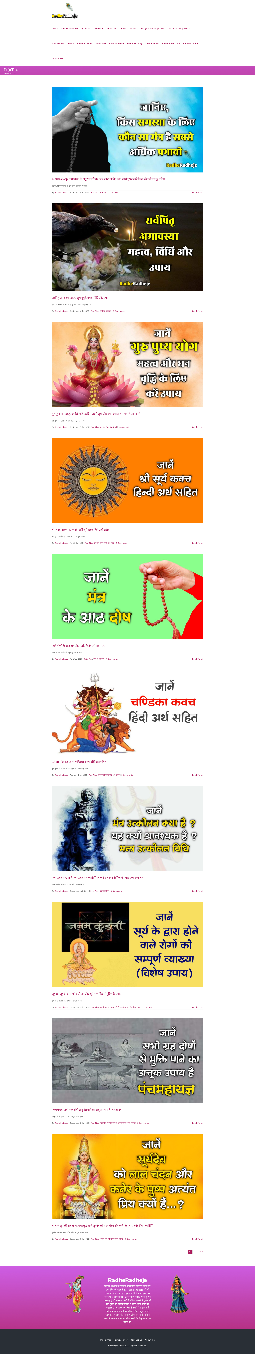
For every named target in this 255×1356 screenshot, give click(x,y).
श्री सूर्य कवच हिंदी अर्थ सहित (104, 543)
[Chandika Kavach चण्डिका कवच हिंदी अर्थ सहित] (127, 712)
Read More (197, 192)
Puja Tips (95, 192)
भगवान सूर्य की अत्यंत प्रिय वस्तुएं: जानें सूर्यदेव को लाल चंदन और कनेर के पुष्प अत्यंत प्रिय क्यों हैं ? (102, 1225)
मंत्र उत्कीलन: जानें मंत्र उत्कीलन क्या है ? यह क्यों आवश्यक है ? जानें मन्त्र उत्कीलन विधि (98, 877)
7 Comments (112, 659)
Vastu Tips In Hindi (108, 427)
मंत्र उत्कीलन (104, 891)
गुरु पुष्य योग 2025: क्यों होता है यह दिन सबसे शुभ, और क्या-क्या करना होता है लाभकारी (96, 413)
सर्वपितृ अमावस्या (105, 311)
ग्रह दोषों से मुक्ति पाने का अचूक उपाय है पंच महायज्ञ (117, 1123)
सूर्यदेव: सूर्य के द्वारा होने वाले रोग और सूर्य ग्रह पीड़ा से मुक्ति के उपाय (86, 993)
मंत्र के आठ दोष (99, 659)
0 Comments (114, 192)
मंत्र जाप (103, 192)
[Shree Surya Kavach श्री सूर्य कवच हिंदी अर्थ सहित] (127, 480)
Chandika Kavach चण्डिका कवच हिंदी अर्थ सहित (79, 761)
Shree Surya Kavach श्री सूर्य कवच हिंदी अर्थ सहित (80, 529)
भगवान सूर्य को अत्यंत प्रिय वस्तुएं (111, 1239)
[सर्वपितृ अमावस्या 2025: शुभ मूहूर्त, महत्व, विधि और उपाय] (127, 247)
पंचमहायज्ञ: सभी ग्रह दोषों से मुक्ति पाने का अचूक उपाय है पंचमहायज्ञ (86, 1109)
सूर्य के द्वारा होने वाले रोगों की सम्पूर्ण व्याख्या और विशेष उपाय (120, 1007)
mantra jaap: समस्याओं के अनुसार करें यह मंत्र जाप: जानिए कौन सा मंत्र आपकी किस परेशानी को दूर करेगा (108, 179)
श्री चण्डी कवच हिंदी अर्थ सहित (109, 775)
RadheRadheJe (61, 192)
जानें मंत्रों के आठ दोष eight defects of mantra (78, 645)
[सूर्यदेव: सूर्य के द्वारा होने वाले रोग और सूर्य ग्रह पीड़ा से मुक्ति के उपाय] (127, 944)
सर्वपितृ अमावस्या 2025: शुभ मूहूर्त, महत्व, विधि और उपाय (80, 297)
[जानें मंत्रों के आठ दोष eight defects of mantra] (127, 596)
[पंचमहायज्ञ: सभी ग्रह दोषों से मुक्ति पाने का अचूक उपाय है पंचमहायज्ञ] (127, 1060)
